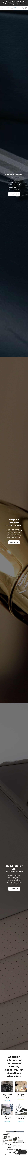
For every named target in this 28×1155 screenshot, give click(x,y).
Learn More (14, 194)
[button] (2, 8)
